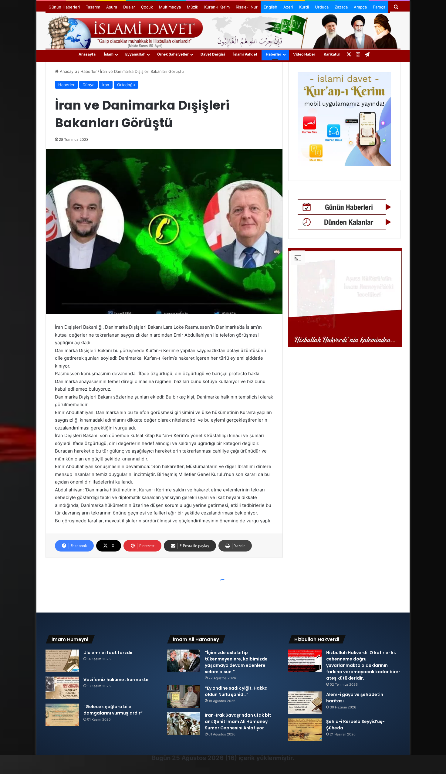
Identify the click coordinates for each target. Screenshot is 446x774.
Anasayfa (87, 54)
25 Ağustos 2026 (198, 758)
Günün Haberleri (64, 7)
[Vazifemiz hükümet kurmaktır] (62, 688)
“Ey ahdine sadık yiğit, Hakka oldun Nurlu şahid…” (236, 691)
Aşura (111, 7)
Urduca (322, 7)
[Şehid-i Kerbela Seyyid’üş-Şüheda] (305, 729)
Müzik (192, 7)
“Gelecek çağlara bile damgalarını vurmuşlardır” (113, 710)
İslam (108, 54)
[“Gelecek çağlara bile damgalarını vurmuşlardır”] (62, 715)
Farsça (379, 7)
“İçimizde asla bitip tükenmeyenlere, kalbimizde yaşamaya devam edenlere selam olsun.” (236, 662)
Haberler (273, 54)
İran (105, 84)
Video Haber (304, 54)
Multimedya (170, 7)
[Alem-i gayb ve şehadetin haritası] (305, 702)
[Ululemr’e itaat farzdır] (62, 661)
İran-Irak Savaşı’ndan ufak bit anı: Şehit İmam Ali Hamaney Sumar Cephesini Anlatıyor (238, 721)
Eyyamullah (135, 54)
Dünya (88, 84)
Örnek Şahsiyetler (173, 54)
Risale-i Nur (247, 7)
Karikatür (332, 54)
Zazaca (341, 7)
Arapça (360, 7)
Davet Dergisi (213, 54)
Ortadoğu (126, 84)
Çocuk (147, 7)
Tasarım (93, 7)
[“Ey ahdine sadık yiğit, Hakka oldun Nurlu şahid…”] (183, 696)
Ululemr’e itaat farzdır (108, 653)
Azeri (288, 7)
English (270, 7)
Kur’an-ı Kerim (217, 7)
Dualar (129, 7)
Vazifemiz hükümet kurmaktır (116, 680)
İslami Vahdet (245, 54)
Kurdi (304, 7)
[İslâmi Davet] (223, 30)
